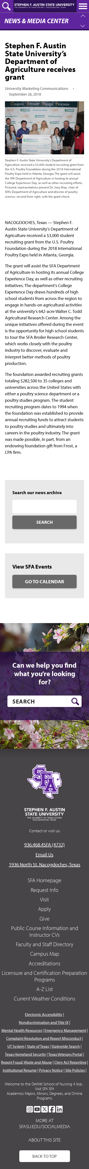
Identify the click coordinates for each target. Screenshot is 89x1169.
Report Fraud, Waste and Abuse (26, 1062)
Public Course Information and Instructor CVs (44, 931)
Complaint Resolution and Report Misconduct (43, 1038)
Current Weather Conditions (44, 998)
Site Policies (75, 1070)
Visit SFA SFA (44, 1088)
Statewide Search (65, 1046)
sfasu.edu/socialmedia (44, 1126)
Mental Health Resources (21, 1030)
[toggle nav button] (83, 6)
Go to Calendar (44, 581)
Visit (44, 899)
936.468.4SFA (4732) (44, 844)
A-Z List (44, 989)
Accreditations (44, 963)
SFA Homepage (44, 880)
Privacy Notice (51, 1070)
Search (44, 522)
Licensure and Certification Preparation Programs (44, 976)
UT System (15, 1046)
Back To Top (44, 1156)
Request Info (44, 889)
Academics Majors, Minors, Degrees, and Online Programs (44, 1096)
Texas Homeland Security (25, 1054)
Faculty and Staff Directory (44, 944)
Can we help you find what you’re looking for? (44, 673)
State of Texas (38, 1046)
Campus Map (44, 953)
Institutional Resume (20, 1070)
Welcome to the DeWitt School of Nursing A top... (44, 1083)
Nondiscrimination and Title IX (43, 1022)
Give (44, 918)
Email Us (44, 854)
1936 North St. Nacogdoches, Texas (44, 864)
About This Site (44, 1140)
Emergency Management (65, 1030)
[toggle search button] (6, 6)
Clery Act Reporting (70, 1062)
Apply (44, 908)
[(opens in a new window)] (29, 1109)
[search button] (75, 701)
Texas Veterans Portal (65, 1054)
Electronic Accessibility (43, 1014)
